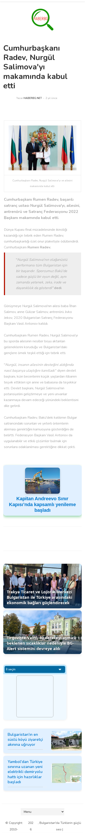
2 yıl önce (51, 98)
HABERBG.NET (33, 98)
